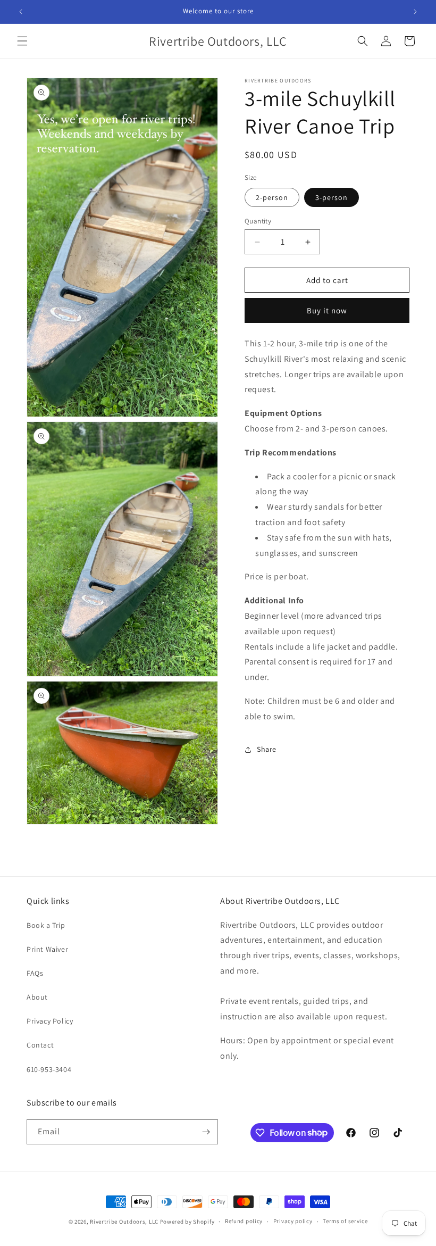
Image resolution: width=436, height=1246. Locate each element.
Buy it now (327, 310)
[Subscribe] (205, 1131)
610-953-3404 (49, 1069)
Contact (40, 1045)
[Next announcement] (415, 11)
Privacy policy (293, 1221)
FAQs (35, 973)
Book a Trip (46, 925)
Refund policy (244, 1221)
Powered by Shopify (187, 1221)
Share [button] (266, 749)
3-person (331, 197)
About (37, 997)
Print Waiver (47, 949)
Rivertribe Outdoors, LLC (124, 1221)
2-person (272, 197)
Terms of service (345, 1221)
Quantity (258, 221)
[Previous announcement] (20, 11)
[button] (22, 41)
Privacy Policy (50, 1021)
